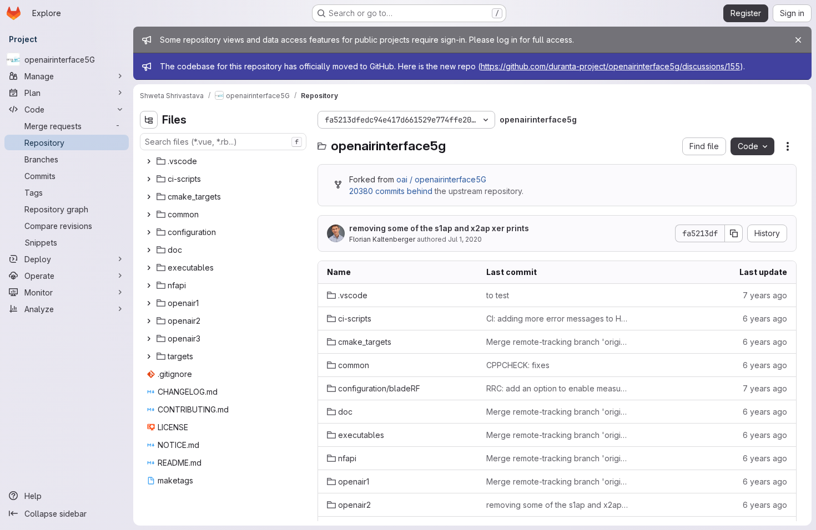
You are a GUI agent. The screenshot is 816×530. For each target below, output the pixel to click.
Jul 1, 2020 (465, 239)
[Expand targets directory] (148, 356)
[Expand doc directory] (148, 250)
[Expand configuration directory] (148, 232)
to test (497, 295)
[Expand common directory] (148, 214)
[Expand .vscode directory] (148, 161)
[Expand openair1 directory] (148, 303)
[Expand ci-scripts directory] (148, 179)
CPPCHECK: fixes (518, 365)
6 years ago (765, 318)
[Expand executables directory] (148, 267)
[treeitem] (224, 161)
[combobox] (223, 141)
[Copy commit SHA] (734, 233)
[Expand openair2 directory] (148, 321)
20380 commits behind (390, 191)
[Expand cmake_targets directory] (148, 196)
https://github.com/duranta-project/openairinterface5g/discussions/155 (610, 66)
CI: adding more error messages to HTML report (557, 318)
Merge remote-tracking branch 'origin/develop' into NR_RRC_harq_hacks (557, 341)
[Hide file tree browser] (149, 120)
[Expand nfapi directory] (148, 285)
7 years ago (765, 295)
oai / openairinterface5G (441, 179)
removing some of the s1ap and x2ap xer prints (439, 228)
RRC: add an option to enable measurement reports (557, 388)
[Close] (798, 40)
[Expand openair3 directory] (148, 338)
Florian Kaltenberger (382, 239)
